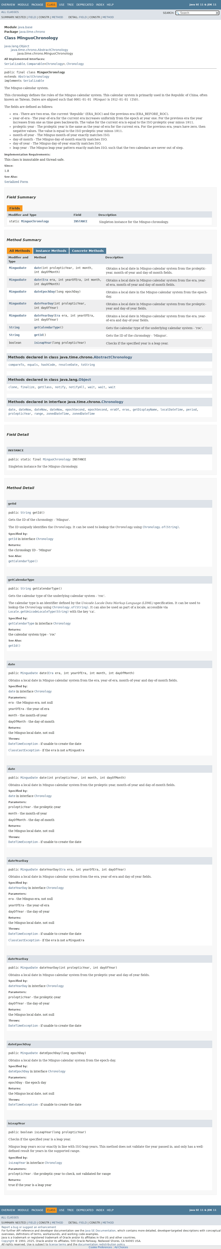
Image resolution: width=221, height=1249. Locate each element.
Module (23, 4)
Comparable (35, 64)
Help (110, 4)
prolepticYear (19, 413)
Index (100, 4)
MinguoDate (17, 268)
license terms (57, 1244)
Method (57, 17)
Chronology (54, 64)
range (38, 413)
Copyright (8, 1241)
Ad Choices (121, 1247)
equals (32, 364)
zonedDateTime (57, 413)
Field (32, 17)
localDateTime (171, 409)
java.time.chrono (32, 31)
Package (37, 4)
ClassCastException (23, 750)
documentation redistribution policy (101, 1244)
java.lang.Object (16, 46)
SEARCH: (168, 12)
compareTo (16, 364)
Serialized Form (16, 182)
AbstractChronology (33, 76)
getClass (45, 387)
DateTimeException (23, 743)
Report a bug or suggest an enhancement (29, 1227)
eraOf (114, 409)
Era (45, 279)
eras (125, 409)
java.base (25, 27)
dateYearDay (43, 303)
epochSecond (74, 409)
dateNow (25, 409)
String (14, 327)
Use (62, 4)
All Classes (10, 12)
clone (12, 387)
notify (60, 387)
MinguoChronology (35, 221)
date (37, 268)
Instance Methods (51, 251)
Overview (8, 4)
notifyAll (76, 387)
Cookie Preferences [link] (100, 1247)
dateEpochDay (44, 291)
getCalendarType (47, 327)
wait (91, 387)
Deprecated (84, 4)
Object (85, 380)
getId (38, 335)
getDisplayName (145, 409)
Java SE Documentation (100, 1230)
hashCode (48, 364)
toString (88, 364)
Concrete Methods (88, 251)
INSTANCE (80, 221)
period (191, 409)
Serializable (14, 64)
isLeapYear (42, 342)
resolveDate (67, 364)
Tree (70, 4)
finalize (27, 387)
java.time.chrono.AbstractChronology (39, 50)
